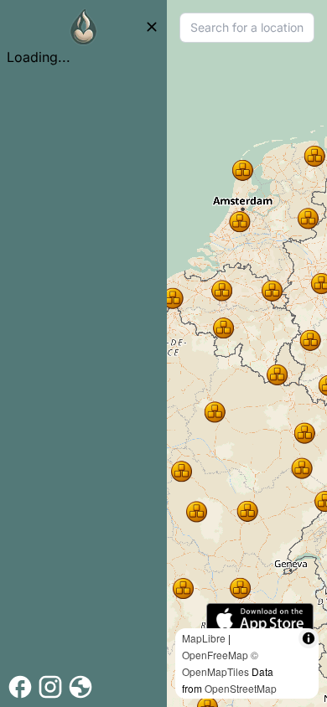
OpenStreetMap (241, 688)
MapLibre (204, 638)
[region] (247, 353)
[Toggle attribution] (308, 638)
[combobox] (247, 27)
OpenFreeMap (215, 655)
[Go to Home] (84, 27)
